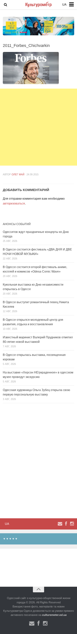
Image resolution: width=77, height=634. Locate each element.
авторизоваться (14, 203)
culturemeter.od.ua (54, 614)
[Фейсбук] (66, 523)
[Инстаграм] (72, 523)
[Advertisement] (38, 127)
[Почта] (60, 523)
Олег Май (18, 174)
